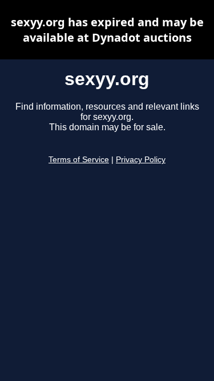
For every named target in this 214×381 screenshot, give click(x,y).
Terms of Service (79, 159)
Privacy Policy (140, 159)
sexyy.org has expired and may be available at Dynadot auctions (107, 29)
